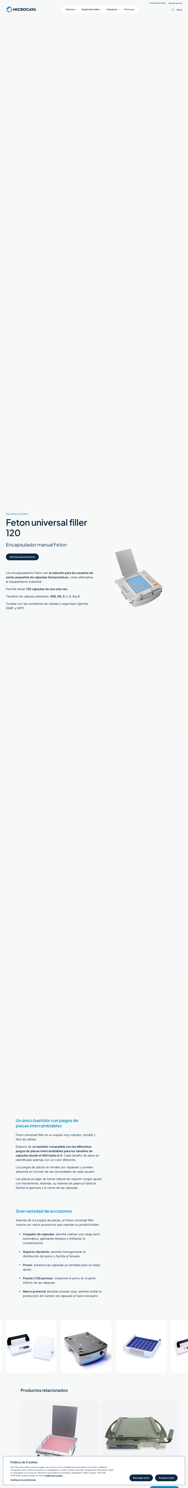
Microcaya (129, 9)
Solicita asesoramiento (22, 556)
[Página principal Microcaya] (21, 9)
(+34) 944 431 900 (157, 3)
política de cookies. (54, 1475)
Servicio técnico (175, 3)
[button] (71, 9)
